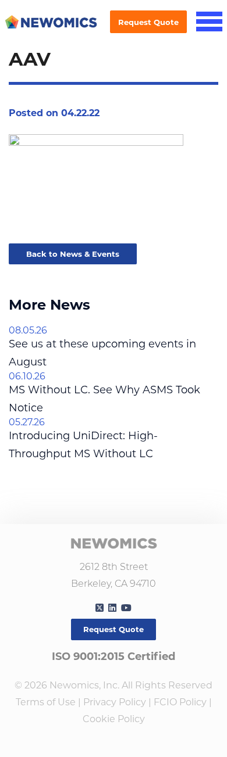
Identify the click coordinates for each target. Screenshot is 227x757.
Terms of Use (46, 702)
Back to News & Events (72, 254)
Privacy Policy (114, 702)
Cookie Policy (114, 718)
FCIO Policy (180, 702)
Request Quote (148, 22)
